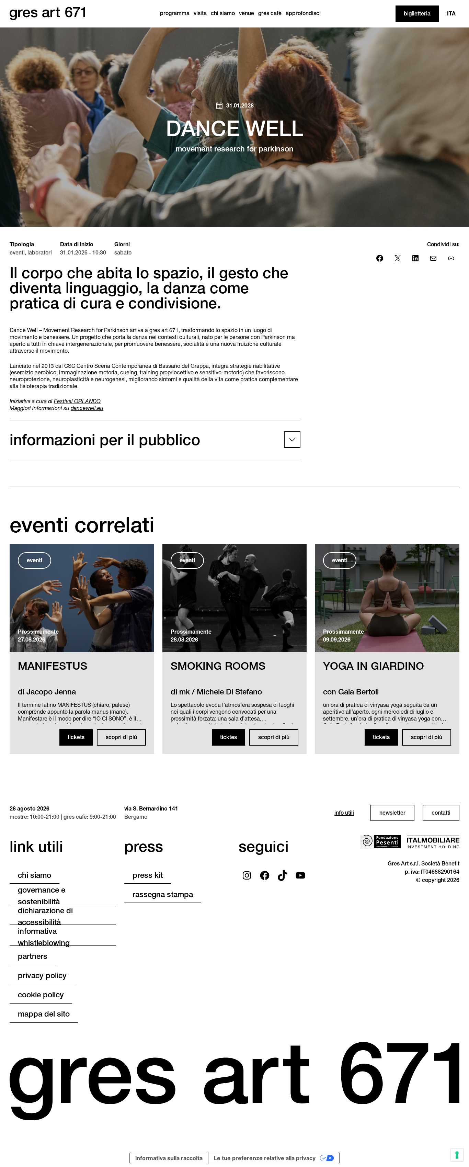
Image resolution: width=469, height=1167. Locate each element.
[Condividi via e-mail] (433, 258)
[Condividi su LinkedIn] (415, 258)
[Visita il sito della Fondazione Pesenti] (380, 842)
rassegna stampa (163, 894)
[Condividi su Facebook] (379, 258)
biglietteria (417, 13)
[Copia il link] (451, 258)
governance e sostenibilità (41, 896)
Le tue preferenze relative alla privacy (265, 1158)
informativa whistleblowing (44, 937)
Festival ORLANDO (77, 401)
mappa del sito (44, 1014)
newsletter (392, 812)
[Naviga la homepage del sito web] (47, 14)
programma (175, 13)
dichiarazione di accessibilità (45, 916)
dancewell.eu (87, 408)
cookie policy (41, 994)
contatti (441, 812)
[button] (155, 439)
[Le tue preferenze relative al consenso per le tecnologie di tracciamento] (457, 1155)
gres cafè (270, 13)
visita (200, 13)
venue (246, 13)
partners (32, 956)
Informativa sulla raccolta (169, 1158)
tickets (76, 737)
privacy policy (42, 975)
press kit (148, 875)
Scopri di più (121, 737)
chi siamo (223, 13)
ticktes (228, 737)
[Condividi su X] (397, 258)
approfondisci (303, 13)
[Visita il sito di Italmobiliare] (433, 842)
